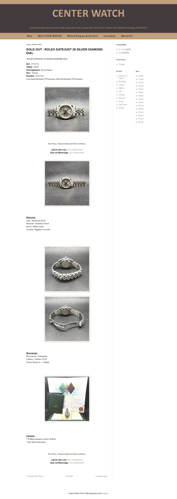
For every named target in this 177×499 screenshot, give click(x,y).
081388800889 (75, 150)
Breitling (122, 82)
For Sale (122, 49)
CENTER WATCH (88, 14)
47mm (141, 119)
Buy (29, 36)
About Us (127, 36)
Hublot (121, 88)
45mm (141, 112)
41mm (141, 99)
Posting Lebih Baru (35, 476)
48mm (141, 122)
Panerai (122, 98)
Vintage (122, 64)
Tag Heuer (123, 105)
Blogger (104, 493)
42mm (141, 102)
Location (109, 36)
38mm (141, 92)
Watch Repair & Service (82, 36)
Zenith (121, 108)
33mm (141, 83)
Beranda (69, 476)
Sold (120, 53)
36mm (141, 89)
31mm (141, 79)
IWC (120, 91)
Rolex (121, 101)
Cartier (121, 85)
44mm (141, 109)
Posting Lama (101, 476)
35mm (141, 86)
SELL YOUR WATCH (50, 36)
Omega (122, 95)
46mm (141, 116)
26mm (141, 76)
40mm (141, 96)
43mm (141, 106)
